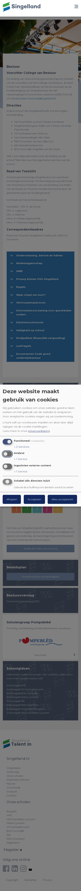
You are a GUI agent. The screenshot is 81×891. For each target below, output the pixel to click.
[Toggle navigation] (76, 7)
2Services (21, 446)
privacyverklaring (39, 431)
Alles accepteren (62, 499)
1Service (20, 459)
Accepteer (34, 499)
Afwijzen (11, 499)
